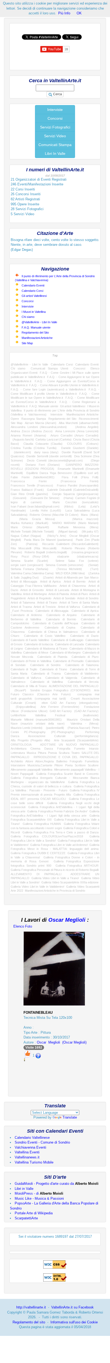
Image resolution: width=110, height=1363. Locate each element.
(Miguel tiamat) (66, 531)
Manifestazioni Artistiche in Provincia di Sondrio (55, 890)
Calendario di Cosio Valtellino (45, 635)
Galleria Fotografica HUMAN (42, 823)
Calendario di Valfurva (26, 677)
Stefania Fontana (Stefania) (29, 569)
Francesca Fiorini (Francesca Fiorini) (55, 481)
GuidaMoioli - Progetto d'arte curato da (57, 1184)
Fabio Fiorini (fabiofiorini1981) (32, 477)
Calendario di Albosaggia (52, 610)
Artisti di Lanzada (57, 590)
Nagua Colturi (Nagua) (26, 535)
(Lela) (81, 506)
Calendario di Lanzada (69, 644)
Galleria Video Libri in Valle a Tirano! (55, 878)
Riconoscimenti (89, 418)
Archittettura (18, 748)
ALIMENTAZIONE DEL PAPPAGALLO (74, 686)
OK (79, 13)
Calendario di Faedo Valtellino (30, 640)
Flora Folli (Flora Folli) (80, 477)
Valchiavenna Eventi (30, 1147)
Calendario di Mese (35, 652)
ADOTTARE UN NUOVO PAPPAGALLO (69, 744)
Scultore (93, 765)
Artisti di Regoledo (39, 598)
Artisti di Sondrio (88, 598)
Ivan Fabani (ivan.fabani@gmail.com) (35, 506)
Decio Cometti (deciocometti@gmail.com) (55, 460)
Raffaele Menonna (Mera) (78, 527)
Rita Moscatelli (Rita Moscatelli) (34, 548)
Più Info (64, 13)
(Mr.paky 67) (89, 531)
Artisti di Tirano (47, 602)
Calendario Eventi (33, 285)
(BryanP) (18, 690)
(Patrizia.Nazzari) (78, 727)
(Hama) (67, 498)
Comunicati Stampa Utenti (49, 368)
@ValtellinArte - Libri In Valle (39, 322)
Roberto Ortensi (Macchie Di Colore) (54, 514)
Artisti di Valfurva (69, 606)
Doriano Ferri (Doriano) (43, 464)
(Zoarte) (47, 577)
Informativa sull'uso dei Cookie (74, 1322)
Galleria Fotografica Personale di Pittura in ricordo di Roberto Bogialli (55, 869)
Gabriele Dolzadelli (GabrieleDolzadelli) (73, 489)
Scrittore (80, 765)
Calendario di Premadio (68, 661)
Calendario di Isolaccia (38, 644)
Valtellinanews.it (27, 1157)
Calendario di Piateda (52, 656)
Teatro (75, 752)
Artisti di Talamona (23, 602)
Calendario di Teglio (24, 669)
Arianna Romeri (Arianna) (28, 435)
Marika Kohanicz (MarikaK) (29, 523)
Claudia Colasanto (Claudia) (42, 443)
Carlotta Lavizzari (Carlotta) (54, 439)
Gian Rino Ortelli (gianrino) (29, 494)
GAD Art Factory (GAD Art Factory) (74, 711)
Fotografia (63, 748)
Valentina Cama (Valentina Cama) (32, 573)
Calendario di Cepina (60, 627)
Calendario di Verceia (83, 681)
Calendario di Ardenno (26, 615)
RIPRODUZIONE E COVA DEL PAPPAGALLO (66, 757)
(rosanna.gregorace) (84, 552)
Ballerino (61, 761)
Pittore (58, 765)
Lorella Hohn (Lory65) (45, 510)
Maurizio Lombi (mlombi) (26, 727)
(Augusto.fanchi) (22, 439)
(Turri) (92, 569)
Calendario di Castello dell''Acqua (55, 623)
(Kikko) (67, 506)
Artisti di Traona (21, 606)
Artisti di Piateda (58, 594)
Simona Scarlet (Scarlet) (29, 560)
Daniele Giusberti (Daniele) (80, 448)
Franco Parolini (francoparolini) (78, 485)
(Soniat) (92, 565)
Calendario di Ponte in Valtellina (31, 661)
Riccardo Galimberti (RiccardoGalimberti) (70, 544)
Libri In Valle (55, 153)
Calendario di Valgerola (61, 677)
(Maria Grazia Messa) (33, 519)
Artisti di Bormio (74, 581)
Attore (29, 761)
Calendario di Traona (46, 673)
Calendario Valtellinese (32, 1138)
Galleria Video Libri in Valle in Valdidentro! (37, 886)
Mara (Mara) (90, 514)
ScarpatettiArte (26, 1218)
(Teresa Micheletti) (67, 569)
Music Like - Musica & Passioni (39, 1198)
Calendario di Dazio (84, 635)
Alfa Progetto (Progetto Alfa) (30, 740)
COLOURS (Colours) (83, 443)
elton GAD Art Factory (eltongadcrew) (70, 702)
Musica (31, 752)
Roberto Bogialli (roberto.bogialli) (46, 552)
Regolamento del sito (29, 1322)
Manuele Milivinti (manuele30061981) (36, 719)
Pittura (42, 752)
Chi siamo (28, 316)
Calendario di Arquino (61, 615)
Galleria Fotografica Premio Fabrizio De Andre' (57, 811)
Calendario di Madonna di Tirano (46, 648)
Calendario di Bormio (61, 619)
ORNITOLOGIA (21, 744)
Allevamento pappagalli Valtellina (31, 769)
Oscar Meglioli (66, 920)
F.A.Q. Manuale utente (36, 327)
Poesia (52, 752)
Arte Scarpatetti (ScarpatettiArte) (76, 740)
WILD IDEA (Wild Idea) (70, 573)
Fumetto (79, 748)
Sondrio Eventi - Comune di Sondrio (42, 1142)
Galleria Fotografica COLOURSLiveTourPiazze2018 (47, 836)
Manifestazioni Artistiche (37, 337)
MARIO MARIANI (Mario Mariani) (75, 523)
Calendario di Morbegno (65, 652)
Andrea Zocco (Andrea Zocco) (32, 431)
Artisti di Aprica (50, 581)
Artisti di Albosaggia (24, 581)
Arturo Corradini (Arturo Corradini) (74, 435)
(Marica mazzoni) (81, 519)
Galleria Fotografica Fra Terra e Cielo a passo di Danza (60, 832)
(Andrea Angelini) (85, 427)
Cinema (35, 748)
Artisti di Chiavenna (73, 585)
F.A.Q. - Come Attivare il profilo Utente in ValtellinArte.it (64, 385)
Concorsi (55, 118)
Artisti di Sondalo (64, 598)
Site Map (27, 343)
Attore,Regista (44, 761)
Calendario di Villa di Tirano (29, 686)
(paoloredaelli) (54, 727)
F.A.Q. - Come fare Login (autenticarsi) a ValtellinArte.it (48, 389)
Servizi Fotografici (55, 127)
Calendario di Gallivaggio (67, 640)
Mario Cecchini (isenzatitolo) (76, 502)
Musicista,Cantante (40, 765)
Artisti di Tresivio (45, 606)
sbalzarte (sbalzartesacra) (78, 556)
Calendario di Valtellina (46, 681)
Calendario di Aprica (85, 610)
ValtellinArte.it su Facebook (72, 1307)
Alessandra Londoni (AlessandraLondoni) (39, 427)
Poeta (69, 765)
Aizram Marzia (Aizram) (41, 423)
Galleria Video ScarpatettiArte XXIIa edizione (70, 882)
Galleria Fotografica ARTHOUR (77, 865)
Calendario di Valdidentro (81, 673)
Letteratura (18, 752)
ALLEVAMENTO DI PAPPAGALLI (36, 874)
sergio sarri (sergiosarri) (27, 565)
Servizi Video (55, 136)
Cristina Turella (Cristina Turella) (34, 448)
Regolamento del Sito (35, 332)
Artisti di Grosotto (32, 590)
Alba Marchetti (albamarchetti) (79, 423)
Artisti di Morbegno (35, 594)
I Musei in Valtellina (34, 311)
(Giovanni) (18, 498)
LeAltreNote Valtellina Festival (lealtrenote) (55, 715)
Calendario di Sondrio (45, 665)
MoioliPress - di (39, 1193)
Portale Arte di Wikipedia (34, 1213)
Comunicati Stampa (55, 145)
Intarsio (94, 748)
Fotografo (76, 761)
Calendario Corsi (32, 290)
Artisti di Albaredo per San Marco (77, 577)
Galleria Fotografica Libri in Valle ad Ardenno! (59, 844)
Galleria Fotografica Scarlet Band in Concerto (67, 773)
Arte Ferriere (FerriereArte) (60, 706)
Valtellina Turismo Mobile (34, 1162)
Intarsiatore (18, 765)
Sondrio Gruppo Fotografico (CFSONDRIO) (60, 690)
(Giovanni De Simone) (43, 498)
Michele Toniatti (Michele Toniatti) (32, 531)
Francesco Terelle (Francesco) (32, 485)
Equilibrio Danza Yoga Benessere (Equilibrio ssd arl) (62, 473)
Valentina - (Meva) (84, 723)
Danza (48, 748)
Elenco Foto (22, 926)
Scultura (64, 752)
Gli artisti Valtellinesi (34, 295)
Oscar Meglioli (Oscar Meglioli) (62, 1042)
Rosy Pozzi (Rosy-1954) (30, 556)
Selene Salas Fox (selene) (77, 560)
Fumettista (92, 761)
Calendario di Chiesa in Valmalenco (53, 631)
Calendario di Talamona (82, 665)
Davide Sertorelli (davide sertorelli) (49, 456)
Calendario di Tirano (53, 669)
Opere (15, 418)
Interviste (55, 109)
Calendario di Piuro (85, 656)
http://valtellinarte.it (31, 1307)
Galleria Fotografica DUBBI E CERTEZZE (38, 853)
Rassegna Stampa (33, 418)
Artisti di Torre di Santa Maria (79, 602)
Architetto (17, 761)
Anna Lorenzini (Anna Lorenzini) (77, 431)
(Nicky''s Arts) (55, 535)
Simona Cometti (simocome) (64, 565)
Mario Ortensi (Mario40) (30, 527)
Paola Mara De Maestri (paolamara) (48, 539)
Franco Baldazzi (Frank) (27, 489)
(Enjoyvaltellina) (23, 706)
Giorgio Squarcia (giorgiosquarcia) (75, 494)
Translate (69, 1117)
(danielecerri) (21, 452)
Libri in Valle (24, 1189)
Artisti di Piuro (79, 594)
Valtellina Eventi (27, 1152)
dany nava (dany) (46, 452)
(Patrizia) (29, 544)
